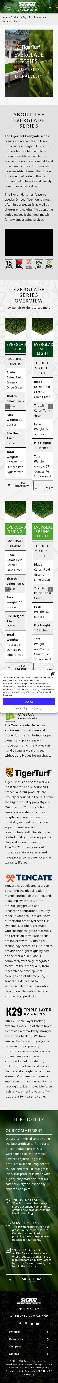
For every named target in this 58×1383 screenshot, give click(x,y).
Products (15, 17)
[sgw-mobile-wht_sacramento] (27, 3)
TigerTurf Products (33, 17)
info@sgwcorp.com (43, 1364)
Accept (29, 701)
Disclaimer (29, 1367)
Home (5, 17)
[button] (53, 674)
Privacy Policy (35, 708)
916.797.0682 (29, 1309)
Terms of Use (12, 1371)
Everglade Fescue (17, 346)
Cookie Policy (21, 708)
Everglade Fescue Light (45, 349)
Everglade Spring (17, 529)
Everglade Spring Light (45, 532)
